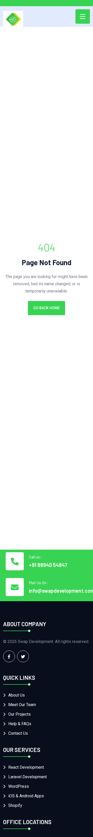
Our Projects (19, 714)
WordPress (18, 786)
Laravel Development (27, 776)
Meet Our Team (22, 704)
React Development (26, 767)
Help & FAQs (19, 723)
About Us (16, 695)
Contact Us (18, 733)
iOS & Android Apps (26, 795)
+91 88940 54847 (48, 565)
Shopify (15, 805)
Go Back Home (46, 308)
